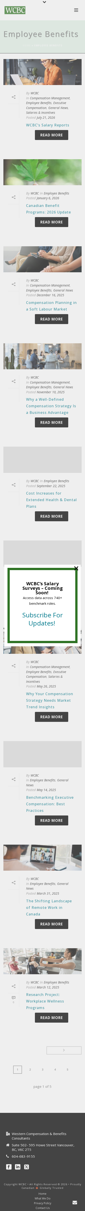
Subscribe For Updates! (42, 619)
